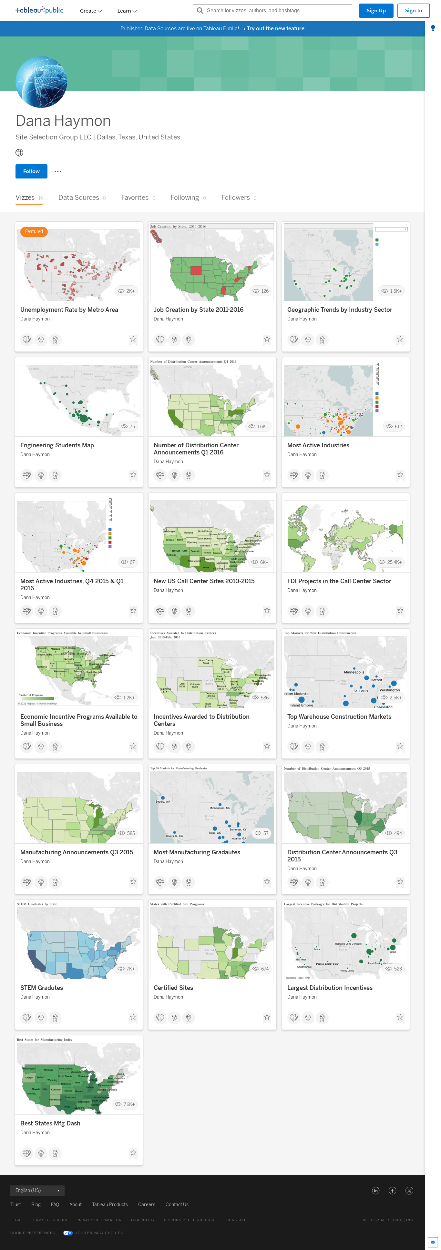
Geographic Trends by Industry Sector (339, 309)
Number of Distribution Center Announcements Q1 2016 (196, 449)
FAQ (55, 1204)
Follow (31, 171)
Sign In (413, 10)
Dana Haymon (35, 319)
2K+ (131, 291)
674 (265, 969)
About (75, 1204)
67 (132, 562)
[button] (376, 1190)
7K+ (131, 969)
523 (398, 969)
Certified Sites (173, 987)
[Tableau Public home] (39, 10)
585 (131, 833)
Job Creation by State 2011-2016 (198, 309)
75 (132, 426)
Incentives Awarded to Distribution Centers (202, 720)
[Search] (199, 11)
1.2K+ (129, 698)
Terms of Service (50, 1220)
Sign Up (376, 10)
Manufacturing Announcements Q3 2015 (76, 852)
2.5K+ (396, 698)
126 (265, 291)
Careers (146, 1204)
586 (265, 698)
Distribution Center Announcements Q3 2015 (342, 856)
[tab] (433, 28)
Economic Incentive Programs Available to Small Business (79, 720)
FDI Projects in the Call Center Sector (339, 581)
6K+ (264, 562)
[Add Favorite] (133, 340)
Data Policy (142, 1220)
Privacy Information (99, 1220)
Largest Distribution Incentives (330, 987)
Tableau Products (110, 1204)
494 (398, 833)
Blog (36, 1204)
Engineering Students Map (57, 445)
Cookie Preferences (32, 1233)
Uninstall (235, 1220)
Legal (16, 1220)
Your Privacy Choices (99, 1233)
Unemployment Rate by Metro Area (69, 309)
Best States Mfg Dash (50, 1123)
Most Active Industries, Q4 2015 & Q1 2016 (71, 585)
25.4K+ (394, 562)
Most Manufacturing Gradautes (197, 852)
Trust (15, 1204)
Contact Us (177, 1204)
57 (266, 833)
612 (398, 426)
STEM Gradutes (41, 987)
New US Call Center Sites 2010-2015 (204, 581)
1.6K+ (263, 426)
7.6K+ (129, 1104)
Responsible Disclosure (190, 1220)
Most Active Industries (318, 445)
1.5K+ (396, 291)
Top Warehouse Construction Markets (339, 716)
